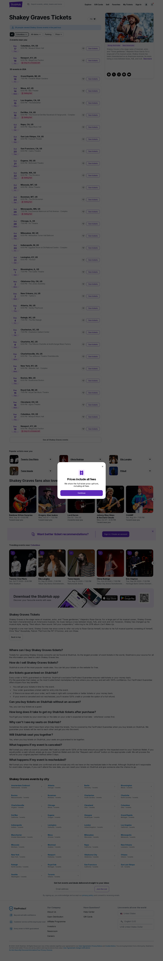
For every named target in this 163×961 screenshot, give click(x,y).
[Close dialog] (102, 466)
